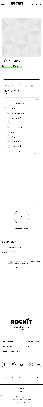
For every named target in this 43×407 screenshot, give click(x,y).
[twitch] (30, 364)
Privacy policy (27, 399)
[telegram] (38, 364)
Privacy (1, 397)
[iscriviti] (37, 378)
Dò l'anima (8, 94)
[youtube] (21, 364)
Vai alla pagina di (21, 227)
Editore (20, 389)
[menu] (2, 3)
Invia (18, 268)
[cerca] (36, 3)
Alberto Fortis (12, 66)
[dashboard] (40, 3)
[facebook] (4, 364)
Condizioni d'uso (17, 399)
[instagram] (13, 364)
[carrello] (32, 3)
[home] (17, 3)
